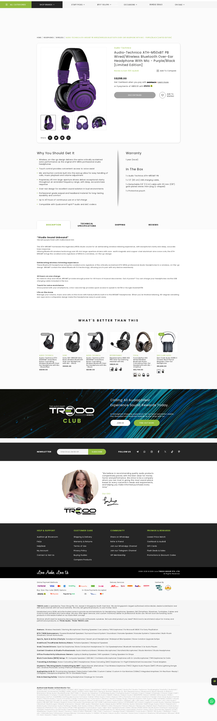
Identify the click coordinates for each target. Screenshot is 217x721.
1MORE (39, 689)
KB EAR (46, 702)
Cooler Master (64, 695)
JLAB (147, 700)
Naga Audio (154, 704)
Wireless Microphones (107, 650)
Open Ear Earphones (65, 647)
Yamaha (62, 715)
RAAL (128, 708)
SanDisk (40, 709)
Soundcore (159, 709)
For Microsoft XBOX (131, 630)
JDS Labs (140, 700)
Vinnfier (124, 713)
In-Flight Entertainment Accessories (136, 662)
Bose (154, 691)
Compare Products (83, 560)
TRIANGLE (167, 711)
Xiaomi (48, 715)
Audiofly (163, 689)
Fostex (74, 698)
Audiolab (172, 689)
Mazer (77, 704)
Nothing (67, 706)
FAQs (39, 541)
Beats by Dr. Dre (119, 691)
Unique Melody (70, 713)
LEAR (100, 702)
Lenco (120, 702)
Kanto (39, 702)
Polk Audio (173, 706)
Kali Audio (171, 700)
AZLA (86, 691)
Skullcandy (120, 709)
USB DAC (90, 658)
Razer (134, 708)
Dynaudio (41, 697)
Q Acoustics (92, 708)
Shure (96, 709)
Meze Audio (111, 704)
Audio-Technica (122, 47)
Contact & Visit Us (45, 555)
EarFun (49, 697)
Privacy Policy (80, 550)
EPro (121, 697)
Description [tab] (53, 224)
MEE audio (86, 704)
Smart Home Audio (55, 635)
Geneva (105, 698)
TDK (94, 711)
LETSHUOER (128, 702)
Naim (162, 704)
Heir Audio (147, 698)
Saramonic (50, 709)
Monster (139, 704)
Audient (119, 689)
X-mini (40, 715)
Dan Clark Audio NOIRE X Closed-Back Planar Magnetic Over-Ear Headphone (167, 360)
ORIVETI (104, 706)
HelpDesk (41, 546)
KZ (96, 702)
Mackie (168, 702)
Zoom (69, 715)
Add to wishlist (170, 95)
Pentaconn (140, 706)
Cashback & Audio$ (156, 541)
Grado (112, 698)
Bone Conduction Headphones (88, 647)
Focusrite (66, 698)
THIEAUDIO (130, 711)
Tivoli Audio (140, 711)
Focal (136, 355)
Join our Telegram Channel (123, 550)
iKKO (71, 700)
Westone (151, 713)
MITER (119, 704)
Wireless (60, 37)
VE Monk (103, 713)
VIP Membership (118, 555)
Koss (70, 702)
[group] (48, 122)
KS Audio (77, 702)
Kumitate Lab (88, 702)
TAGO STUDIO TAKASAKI (82, 711)
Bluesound (146, 691)
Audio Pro (127, 689)
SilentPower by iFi (107, 709)
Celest (148, 693)
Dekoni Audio (126, 695)
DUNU (170, 695)
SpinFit (168, 709)
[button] (43, 122)
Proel (71, 708)
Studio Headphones (161, 650)
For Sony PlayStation (149, 630)
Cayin (141, 693)
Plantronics (163, 706)
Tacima (68, 711)
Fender (153, 697)
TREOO (149, 711)
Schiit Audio (61, 709)
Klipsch (64, 702)
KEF (51, 702)
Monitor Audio (129, 704)
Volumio (142, 713)
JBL (133, 700)
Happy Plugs (121, 698)
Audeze (111, 689)
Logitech (148, 702)
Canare (134, 693)
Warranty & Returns (83, 541)
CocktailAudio (43, 695)
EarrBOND (57, 697)
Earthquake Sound (70, 697)
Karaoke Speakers (125, 633)
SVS (55, 711)
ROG (145, 708)
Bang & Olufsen (105, 691)
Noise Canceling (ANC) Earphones (105, 662)
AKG (76, 689)
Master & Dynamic (66, 704)
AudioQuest (42, 691)
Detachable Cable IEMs (87, 671)
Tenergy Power (119, 711)
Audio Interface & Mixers (86, 650)
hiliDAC (169, 698)
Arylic (87, 689)
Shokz (90, 709)
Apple (81, 689)
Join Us (120, 423)
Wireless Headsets (53, 630)
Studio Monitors (145, 650)
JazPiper (127, 700)
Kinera (57, 702)
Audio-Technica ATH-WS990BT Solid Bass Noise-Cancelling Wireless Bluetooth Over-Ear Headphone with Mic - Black (96, 362)
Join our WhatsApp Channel (123, 546)
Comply (53, 695)
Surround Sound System (95, 633)
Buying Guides (80, 555)
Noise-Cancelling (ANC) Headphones (74, 662)
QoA (109, 708)
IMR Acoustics (80, 700)
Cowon (75, 695)
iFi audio (64, 700)
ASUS (104, 689)
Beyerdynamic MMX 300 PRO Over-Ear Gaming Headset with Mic (120, 360)
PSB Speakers (79, 708)
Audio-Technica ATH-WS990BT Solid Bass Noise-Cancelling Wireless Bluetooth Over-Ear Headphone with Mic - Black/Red (49, 362)
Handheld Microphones (127, 650)
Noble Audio (42, 706)
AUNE (69, 691)
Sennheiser (72, 709)
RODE (140, 708)
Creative (82, 695)
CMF (175, 693)
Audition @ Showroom (47, 537)
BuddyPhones (64, 693)
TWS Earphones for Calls (160, 658)
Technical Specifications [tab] (87, 224)
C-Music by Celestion (89, 693)
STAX (174, 709)
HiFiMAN (161, 698)
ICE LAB (56, 700)
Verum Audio (114, 713)
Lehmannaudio (110, 702)
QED (104, 708)
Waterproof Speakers (99, 643)
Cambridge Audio (107, 693)
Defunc (117, 695)
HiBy (155, 698)
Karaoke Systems (141, 633)
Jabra (108, 700)
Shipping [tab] (120, 224)
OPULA (97, 706)
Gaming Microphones (71, 630)
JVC (164, 700)
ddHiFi (110, 695)
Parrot (124, 706)
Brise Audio (52, 693)
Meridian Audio (98, 704)
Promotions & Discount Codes (161, 555)
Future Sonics (84, 698)
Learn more (163, 82)
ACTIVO (52, 689)
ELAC (108, 697)
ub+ (38, 713)
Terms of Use (80, 546)
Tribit (174, 711)
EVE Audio (137, 697)
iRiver (90, 700)
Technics (107, 711)
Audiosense (53, 691)
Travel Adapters (159, 662)
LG (136, 702)
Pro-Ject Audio (61, 708)
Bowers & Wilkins (165, 691)
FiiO (159, 697)
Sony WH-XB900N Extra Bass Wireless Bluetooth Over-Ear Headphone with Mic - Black (73, 360)
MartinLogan (52, 704)
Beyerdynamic (116, 355)
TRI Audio (158, 711)
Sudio (49, 711)
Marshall (41, 704)
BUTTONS (75, 693)
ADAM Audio (61, 689)
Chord (164, 693)
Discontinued (135, 95)
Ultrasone (58, 713)
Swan (61, 711)
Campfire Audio (123, 693)
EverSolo (146, 697)
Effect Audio (100, 697)
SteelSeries (41, 711)
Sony (65, 355)
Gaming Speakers (89, 630)
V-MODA (95, 713)
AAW (45, 689)
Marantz (176, 702)
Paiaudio (117, 706)
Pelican (132, 706)
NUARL (74, 706)
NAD (145, 704)
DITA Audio (161, 695)
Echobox (83, 697)
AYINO (80, 691)
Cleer (170, 693)
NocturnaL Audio (55, 706)
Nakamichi (170, 704)
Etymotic (127, 697)
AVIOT (74, 691)
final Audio (167, 697)
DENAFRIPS (138, 695)
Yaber (54, 715)
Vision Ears (133, 713)
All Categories (18, 4)
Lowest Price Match (156, 537)
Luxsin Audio (158, 702)
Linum (140, 702)
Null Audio (82, 706)
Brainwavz (41, 693)
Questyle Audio (118, 708)
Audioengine (153, 689)
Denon (146, 695)
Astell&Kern (96, 689)
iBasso (49, 700)
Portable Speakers (81, 643)
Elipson (115, 697)
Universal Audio (84, 713)
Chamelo (156, 693)
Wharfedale (161, 713)
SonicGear (131, 709)
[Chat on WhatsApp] (211, 701)
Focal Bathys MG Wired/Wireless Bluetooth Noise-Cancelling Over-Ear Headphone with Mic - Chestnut (142, 362)
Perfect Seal (152, 706)
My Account (42, 550)
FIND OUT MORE (147, 423)
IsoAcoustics (99, 700)
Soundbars (112, 633)
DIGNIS (153, 695)
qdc (100, 708)
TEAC (100, 711)
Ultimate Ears (47, 713)
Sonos (139, 709)
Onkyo (91, 706)
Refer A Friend (117, 541)
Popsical (40, 708)
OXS (110, 706)
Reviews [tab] (153, 224)
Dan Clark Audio (164, 355)
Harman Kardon (135, 698)
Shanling (82, 709)
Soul (151, 709)
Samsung (173, 708)
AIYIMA (70, 689)
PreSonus (49, 708)
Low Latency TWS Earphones (110, 630)
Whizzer (171, 713)
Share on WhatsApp (119, 537)
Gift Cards (152, 546)
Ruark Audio (154, 708)
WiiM (177, 713)
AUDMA (62, 691)
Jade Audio (117, 700)
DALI (89, 695)
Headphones (49, 37)
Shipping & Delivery (83, 537)
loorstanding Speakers (66, 671)
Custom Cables (104, 671)
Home (39, 37)
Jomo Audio (155, 700)
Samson (163, 708)
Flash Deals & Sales (156, 550)
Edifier (91, 697)
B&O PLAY (93, 691)
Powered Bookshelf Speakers (72, 633)
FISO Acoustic (49, 698)
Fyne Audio (95, 698)
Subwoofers (155, 633)
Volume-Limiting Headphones (70, 677)
